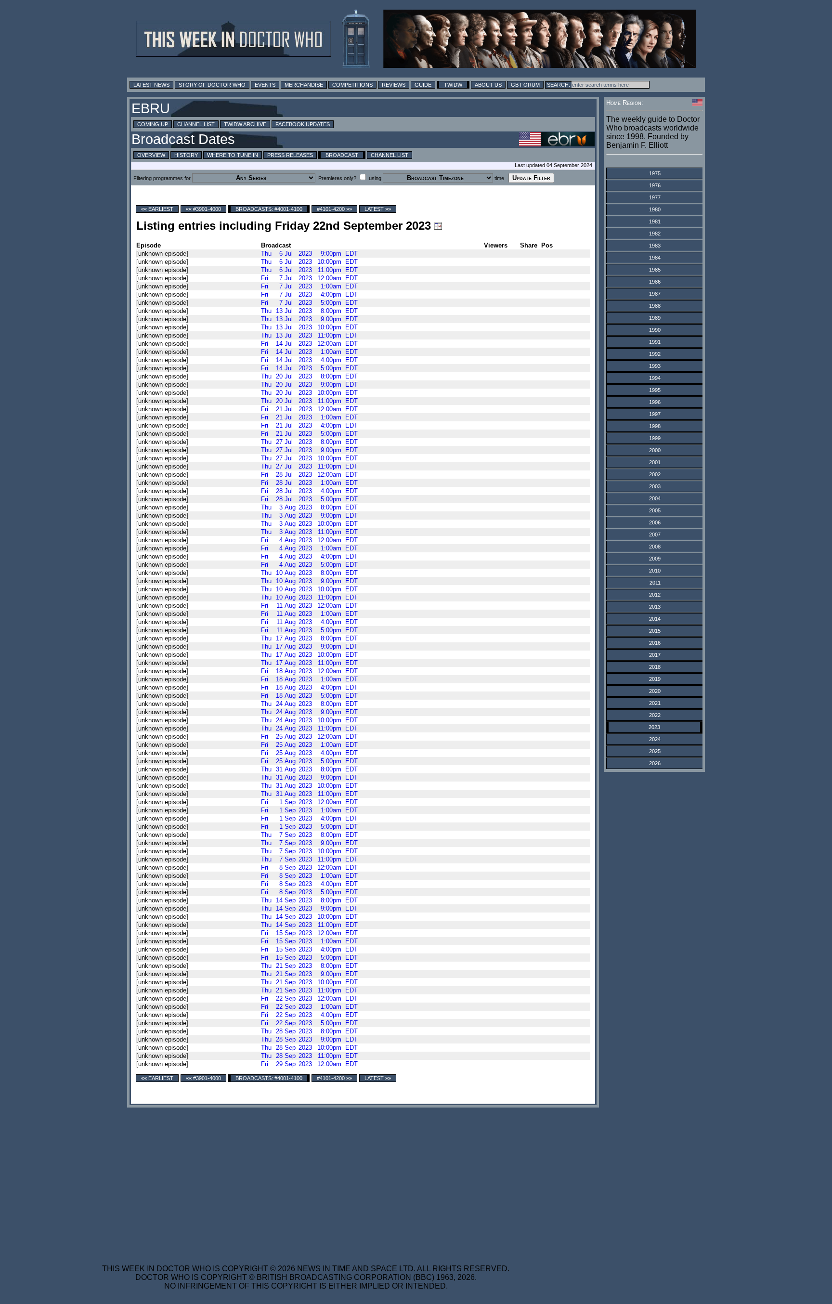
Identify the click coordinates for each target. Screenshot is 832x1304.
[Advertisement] (306, 1179)
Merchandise (304, 85)
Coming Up (152, 124)
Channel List (196, 124)
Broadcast (341, 155)
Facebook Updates (302, 124)
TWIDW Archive (245, 124)
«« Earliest (157, 209)
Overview (151, 155)
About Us (488, 85)
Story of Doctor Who (212, 85)
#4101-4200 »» (334, 209)
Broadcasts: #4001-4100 (268, 209)
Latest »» (377, 209)
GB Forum (525, 85)
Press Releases (290, 155)
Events (265, 85)
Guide (423, 85)
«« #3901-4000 (203, 209)
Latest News (151, 85)
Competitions (352, 85)
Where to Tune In (232, 155)
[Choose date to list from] (438, 226)
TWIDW (453, 85)
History (186, 155)
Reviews (393, 85)
